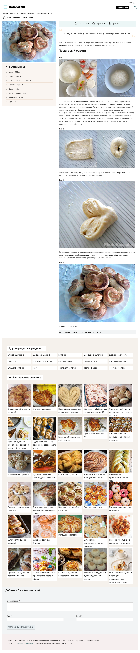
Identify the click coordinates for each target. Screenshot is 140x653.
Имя (9, 616)
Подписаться (122, 7)
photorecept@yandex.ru (24, 643)
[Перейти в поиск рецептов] (135, 8)
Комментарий (13, 601)
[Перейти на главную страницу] (17, 8)
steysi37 (76, 332)
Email (79, 616)
